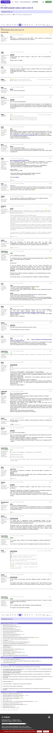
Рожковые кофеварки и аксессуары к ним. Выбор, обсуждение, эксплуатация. (18, 637)
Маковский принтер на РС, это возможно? (11, 696)
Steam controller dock (7, 662)
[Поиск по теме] (49, 25)
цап (31, 14)
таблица (17, 177)
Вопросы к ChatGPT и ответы (8, 653)
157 (41, 24)
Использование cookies (6, 727)
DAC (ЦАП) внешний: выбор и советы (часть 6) (17, 8)
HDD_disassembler (15, 247)
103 (12, 24)
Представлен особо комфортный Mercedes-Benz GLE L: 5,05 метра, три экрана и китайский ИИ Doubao (23, 679)
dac (15, 14)
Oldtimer (13, 180)
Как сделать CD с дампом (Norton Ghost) (10, 702)
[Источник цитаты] (11, 54)
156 (38, 24)
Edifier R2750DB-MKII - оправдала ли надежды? (12, 652)
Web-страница (4, 63)
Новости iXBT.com (5, 664)
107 (22, 24)
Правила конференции (13, 726)
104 (15, 24)
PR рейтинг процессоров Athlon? (9, 707)
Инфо (50, 34)
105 (17, 24)
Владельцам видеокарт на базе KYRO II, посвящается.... (14, 695)
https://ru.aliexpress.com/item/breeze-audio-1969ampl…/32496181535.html (27, 312)
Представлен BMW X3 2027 (8, 681)
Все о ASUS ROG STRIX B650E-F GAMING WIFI (11, 659)
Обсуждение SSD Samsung (8, 650)
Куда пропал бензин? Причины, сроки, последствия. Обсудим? (15, 642)
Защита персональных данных (25, 727)
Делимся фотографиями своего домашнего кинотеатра (14, 655)
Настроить (46, 731)
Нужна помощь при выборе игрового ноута (11, 631)
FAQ (23, 726)
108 (25, 24)
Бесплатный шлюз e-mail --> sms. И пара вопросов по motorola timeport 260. (18, 701)
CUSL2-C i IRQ (5, 699)
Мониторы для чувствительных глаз (10, 635)
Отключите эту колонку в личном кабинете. (9, 709)
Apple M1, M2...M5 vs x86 (7, 625)
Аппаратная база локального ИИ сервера (11, 629)
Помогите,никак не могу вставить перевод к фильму (13, 704)
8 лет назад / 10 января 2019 (17, 535)
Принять (39, 731)
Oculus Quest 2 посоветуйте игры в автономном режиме (14, 643)
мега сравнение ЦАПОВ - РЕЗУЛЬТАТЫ (19, 160)
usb (22, 14)
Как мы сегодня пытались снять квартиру (11, 698)
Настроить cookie (15, 727)
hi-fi (17, 14)
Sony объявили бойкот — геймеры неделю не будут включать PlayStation (17, 683)
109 (27, 24)
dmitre (16, 236)
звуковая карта (26, 14)
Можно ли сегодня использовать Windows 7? (11, 634)
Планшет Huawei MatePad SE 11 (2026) (10, 626)
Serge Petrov (9, 14)
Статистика (26, 726)
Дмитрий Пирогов (16, 424)
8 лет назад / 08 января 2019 (44, 79)
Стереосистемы (3, 5)
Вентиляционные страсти (8, 706)
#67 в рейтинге (4, 91)
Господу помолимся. (7, 647)
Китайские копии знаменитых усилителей (24, 135)
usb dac (19, 14)
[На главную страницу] (5, 2)
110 (30, 24)
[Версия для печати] (47, 25)
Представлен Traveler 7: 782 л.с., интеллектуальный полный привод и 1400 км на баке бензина (21, 666)
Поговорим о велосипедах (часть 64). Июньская (12, 649)
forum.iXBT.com (28, 729)
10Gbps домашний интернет (8, 632)
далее (44, 24)
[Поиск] (43, 2)
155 (36, 24)
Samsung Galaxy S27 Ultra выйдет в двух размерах (13, 686)
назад (7, 24)
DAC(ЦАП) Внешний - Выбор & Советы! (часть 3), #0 (12, 29)
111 (32, 24)
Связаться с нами (5, 726)
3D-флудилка (5, 640)
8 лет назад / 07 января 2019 (16, 34)
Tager (13, 236)
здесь (11, 11)
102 (10, 24)
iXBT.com (3, 729)
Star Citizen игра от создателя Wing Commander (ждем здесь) (15, 638)
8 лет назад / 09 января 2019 (16, 362)
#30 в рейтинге (4, 452)
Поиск (20, 726)
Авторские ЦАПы (4, 32)
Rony (13, 512)
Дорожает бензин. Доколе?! (8, 628)
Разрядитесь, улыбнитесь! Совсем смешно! (11, 693)
